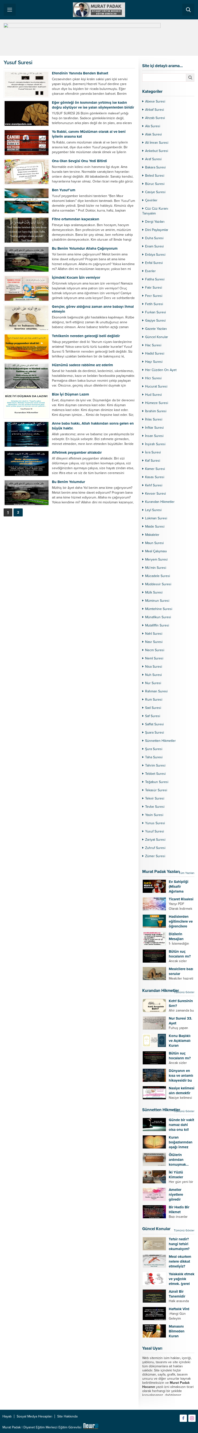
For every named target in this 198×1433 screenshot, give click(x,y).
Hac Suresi (153, 345)
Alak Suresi (153, 134)
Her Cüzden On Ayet (161, 370)
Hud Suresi (153, 395)
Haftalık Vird (179, 1309)
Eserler (150, 271)
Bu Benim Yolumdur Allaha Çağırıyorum (85, 248)
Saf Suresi (152, 716)
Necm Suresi (154, 650)
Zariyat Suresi (155, 840)
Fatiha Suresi (154, 279)
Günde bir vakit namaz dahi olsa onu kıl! (181, 1125)
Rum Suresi (153, 699)
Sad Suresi (153, 708)
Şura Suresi (153, 749)
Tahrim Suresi (155, 765)
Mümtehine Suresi (158, 609)
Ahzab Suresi (155, 118)
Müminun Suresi (157, 601)
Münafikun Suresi (158, 617)
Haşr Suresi (154, 362)
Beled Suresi (154, 176)
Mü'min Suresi (155, 568)
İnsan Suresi (154, 436)
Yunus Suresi (155, 823)
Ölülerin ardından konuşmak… (179, 1160)
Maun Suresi (154, 543)
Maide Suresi (154, 526)
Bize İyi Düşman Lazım (70, 394)
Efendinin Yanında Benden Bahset (80, 73)
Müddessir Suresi (158, 584)
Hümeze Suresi (156, 403)
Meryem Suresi (156, 559)
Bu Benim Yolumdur (68, 482)
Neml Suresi (154, 658)
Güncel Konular (156, 337)
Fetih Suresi (154, 304)
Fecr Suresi (153, 296)
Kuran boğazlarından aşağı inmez (180, 1142)
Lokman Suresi (156, 518)
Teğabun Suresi (156, 782)
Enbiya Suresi (155, 255)
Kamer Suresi (155, 469)
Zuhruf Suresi (155, 848)
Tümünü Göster (184, 992)
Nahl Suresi (153, 634)
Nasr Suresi (154, 642)
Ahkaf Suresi (154, 110)
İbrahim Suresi (155, 411)
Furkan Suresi (155, 312)
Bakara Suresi (155, 167)
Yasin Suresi (154, 815)
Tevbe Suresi (154, 807)
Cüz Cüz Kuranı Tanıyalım (155, 210)
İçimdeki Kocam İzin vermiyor (76, 277)
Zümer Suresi (155, 856)
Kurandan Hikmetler (160, 502)
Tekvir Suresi (154, 798)
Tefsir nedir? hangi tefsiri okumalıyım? (179, 1244)
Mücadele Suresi (157, 576)
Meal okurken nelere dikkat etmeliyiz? (180, 1261)
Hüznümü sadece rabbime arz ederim (82, 365)
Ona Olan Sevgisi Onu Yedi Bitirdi (79, 161)
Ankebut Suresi (156, 151)
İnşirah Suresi (155, 444)
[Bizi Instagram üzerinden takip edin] (192, 1418)
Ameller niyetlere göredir (176, 1195)
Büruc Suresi (154, 184)
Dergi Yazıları (154, 222)
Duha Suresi (154, 238)
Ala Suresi (152, 126)
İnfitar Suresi (154, 428)
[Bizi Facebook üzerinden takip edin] (183, 1418)
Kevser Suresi (155, 493)
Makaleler (152, 535)
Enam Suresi (154, 246)
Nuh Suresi (153, 675)
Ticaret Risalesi (181, 899)
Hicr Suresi (153, 378)
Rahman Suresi (156, 691)
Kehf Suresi (153, 485)
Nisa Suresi (153, 667)
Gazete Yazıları (156, 329)
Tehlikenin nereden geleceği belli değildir (86, 336)
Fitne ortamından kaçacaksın (75, 219)
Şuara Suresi (154, 732)
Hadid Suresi (154, 353)
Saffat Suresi (154, 724)
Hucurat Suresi (156, 386)
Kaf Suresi (152, 461)
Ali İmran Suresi (156, 143)
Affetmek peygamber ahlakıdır (77, 452)
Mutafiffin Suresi (157, 625)
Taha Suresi (154, 757)
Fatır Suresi (153, 287)
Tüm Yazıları (186, 873)
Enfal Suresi (154, 263)
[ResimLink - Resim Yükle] (90, 1427)
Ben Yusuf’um (63, 190)
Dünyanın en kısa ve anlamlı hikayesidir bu (181, 1076)
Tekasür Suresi (156, 790)
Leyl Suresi (153, 510)
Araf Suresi (153, 159)
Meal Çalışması (156, 551)
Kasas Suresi (154, 477)
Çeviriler (151, 200)
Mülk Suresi (154, 592)
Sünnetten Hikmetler (160, 741)
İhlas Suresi (153, 419)
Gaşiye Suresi (155, 320)
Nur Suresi (153, 683)
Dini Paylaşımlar (156, 230)
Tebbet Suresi (155, 774)
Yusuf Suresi (154, 831)
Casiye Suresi (155, 192)
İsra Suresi (153, 452)
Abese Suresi (155, 101)
